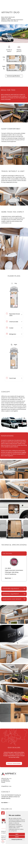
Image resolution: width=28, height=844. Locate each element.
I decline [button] (17, 836)
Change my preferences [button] (16, 839)
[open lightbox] (14, 113)
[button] (3, 841)
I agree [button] (16, 834)
